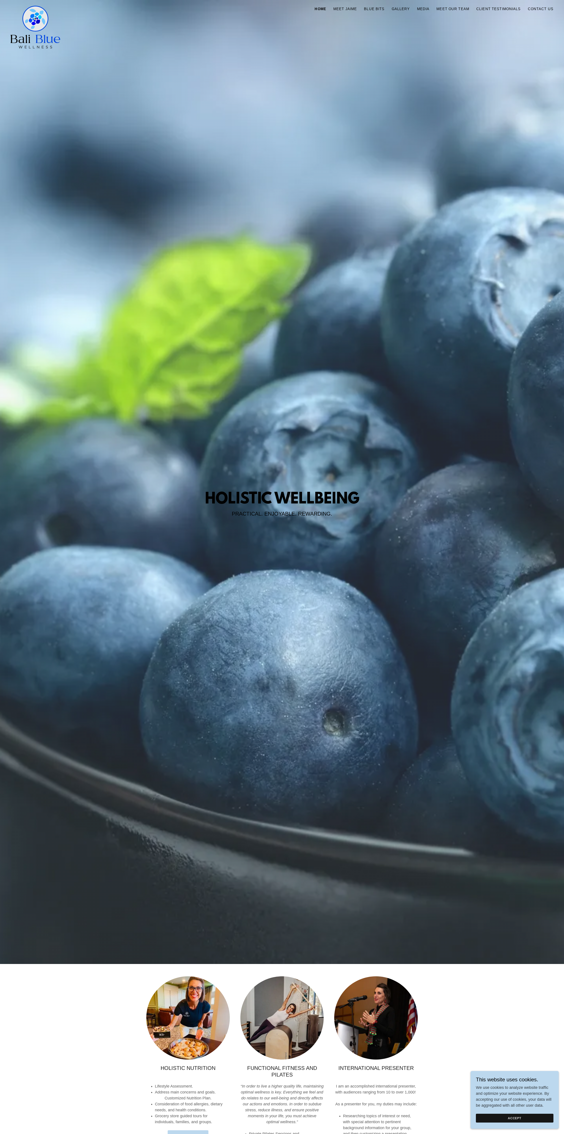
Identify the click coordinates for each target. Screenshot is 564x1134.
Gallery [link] (401, 9)
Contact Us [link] (540, 9)
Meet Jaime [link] (345, 9)
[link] (35, 8)
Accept (515, 1118)
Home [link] (320, 9)
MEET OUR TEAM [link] (452, 9)
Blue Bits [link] (374, 9)
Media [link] (423, 9)
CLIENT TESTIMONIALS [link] (498, 9)
